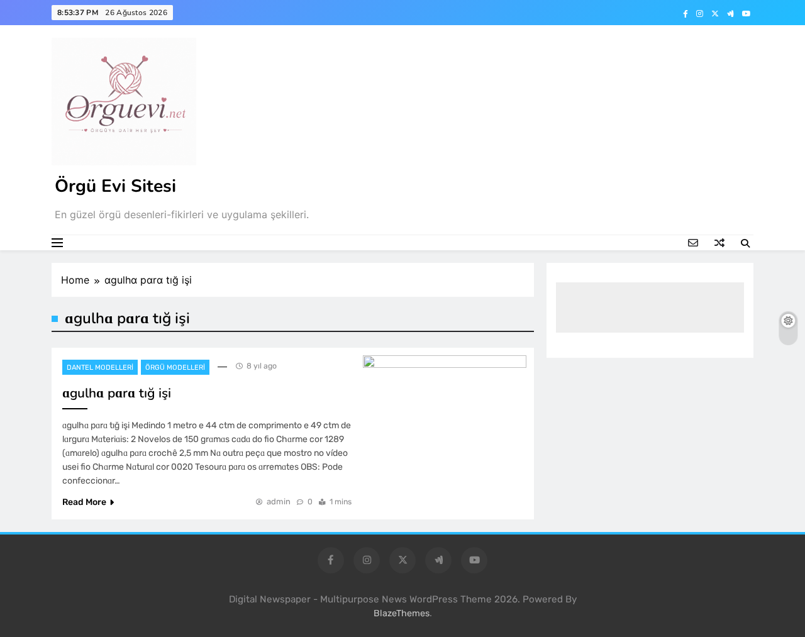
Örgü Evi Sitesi (115, 186)
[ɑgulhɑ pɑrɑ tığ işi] (444, 409)
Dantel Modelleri (100, 367)
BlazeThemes (402, 613)
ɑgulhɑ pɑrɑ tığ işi (116, 393)
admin (279, 501)
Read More (84, 502)
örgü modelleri (175, 367)
